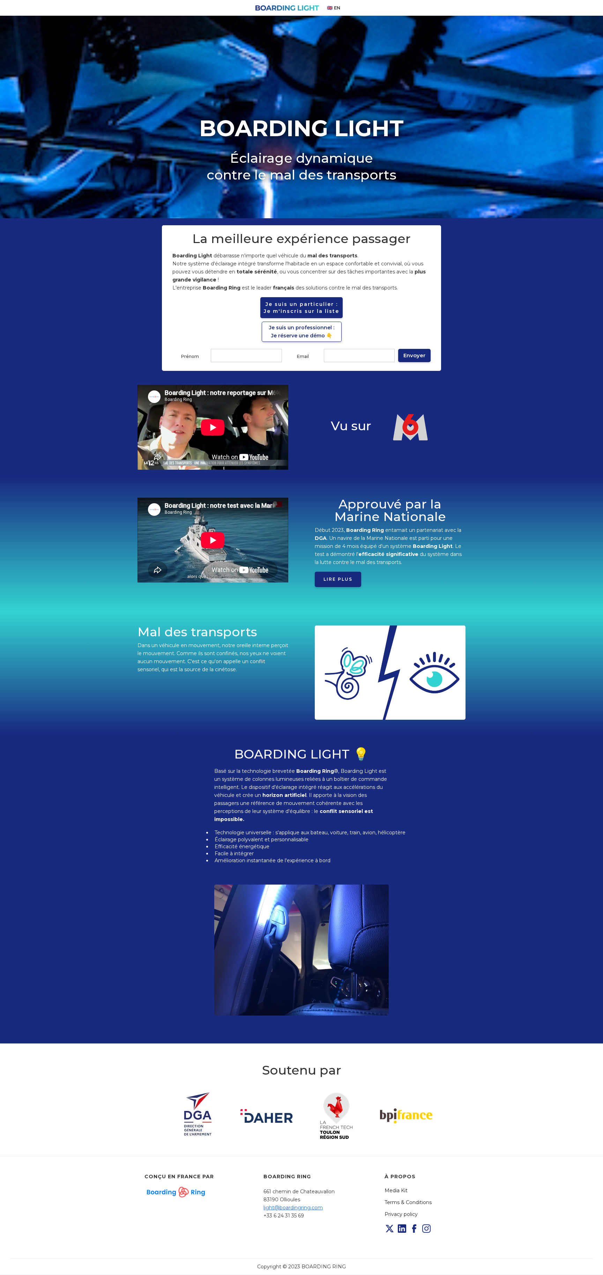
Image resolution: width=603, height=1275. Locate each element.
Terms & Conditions (408, 1202)
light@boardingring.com (293, 1207)
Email (303, 356)
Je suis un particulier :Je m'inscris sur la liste (301, 307)
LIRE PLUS (337, 579)
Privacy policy (401, 1214)
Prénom (190, 356)
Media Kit (396, 1190)
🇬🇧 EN (333, 7)
